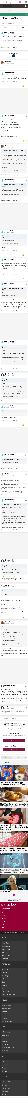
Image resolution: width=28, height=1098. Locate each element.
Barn (3, 988)
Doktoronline (6, 1005)
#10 (26, 342)
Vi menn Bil (6, 1082)
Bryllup (4, 1071)
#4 (26, 116)
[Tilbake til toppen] (14, 895)
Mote (4, 1056)
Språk (4, 899)
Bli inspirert (6, 946)
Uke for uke (6, 979)
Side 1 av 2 (14, 27)
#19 (26, 686)
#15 (26, 500)
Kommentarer (6, 909)
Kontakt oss (21, 899)
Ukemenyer (6, 1032)
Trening (5, 1015)
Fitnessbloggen (7, 1021)
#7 (26, 232)
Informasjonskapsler (13, 900)
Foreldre (6, 964)
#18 (26, 623)
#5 (26, 146)
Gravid (4, 973)
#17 (26, 586)
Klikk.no (22, 932)
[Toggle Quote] (3, 150)
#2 (26, 62)
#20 (26, 707)
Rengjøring (6, 952)
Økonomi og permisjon (10, 994)
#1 (26, 33)
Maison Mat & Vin (8, 1048)
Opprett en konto (14, 740)
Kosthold (5, 1012)
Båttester (5, 1091)
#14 (26, 474)
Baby (4, 982)
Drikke (4, 1041)
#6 (26, 180)
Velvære (5, 1018)
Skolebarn (5, 991)
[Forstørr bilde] (18, 308)
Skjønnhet (5, 1065)
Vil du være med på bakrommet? (14, 14)
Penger (3, 927)
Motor (4, 1076)
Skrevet (9, 33)
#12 (26, 407)
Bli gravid (5, 969)
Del (7, 757)
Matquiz (5, 1051)
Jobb (3, 915)
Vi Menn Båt (6, 1088)
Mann (4, 1068)
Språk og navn (10, 23)
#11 (26, 375)
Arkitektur (5, 943)
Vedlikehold (6, 955)
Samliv (3, 918)
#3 (26, 73)
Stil (3, 1062)
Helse (3, 921)
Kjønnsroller (5, 912)
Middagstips (6, 1044)
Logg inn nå (14, 749)
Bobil (4, 1094)
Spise (4, 1038)
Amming (5, 985)
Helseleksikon (7, 1008)
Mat (2, 924)
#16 (26, 561)
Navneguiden (7, 976)
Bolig (4, 937)
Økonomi (5, 959)
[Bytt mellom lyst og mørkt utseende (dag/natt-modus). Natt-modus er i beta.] (19, 900)
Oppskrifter (6, 1035)
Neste (23, 27)
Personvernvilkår (12, 899)
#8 (26, 260)
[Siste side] (26, 28)
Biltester (5, 1085)
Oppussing (6, 949)
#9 (26, 284)
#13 (26, 455)
